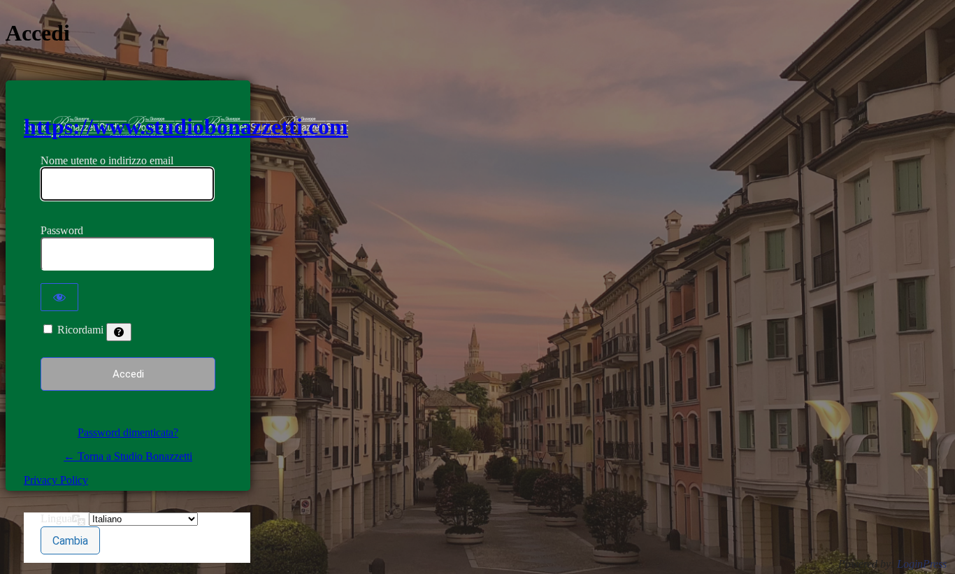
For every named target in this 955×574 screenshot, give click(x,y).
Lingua (56, 518)
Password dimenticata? (128, 432)
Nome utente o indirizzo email (107, 160)
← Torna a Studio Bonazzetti (128, 456)
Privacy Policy (56, 480)
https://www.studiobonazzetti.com (186, 126)
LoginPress (922, 564)
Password (62, 230)
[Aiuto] (118, 332)
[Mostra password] (59, 297)
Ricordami (80, 330)
